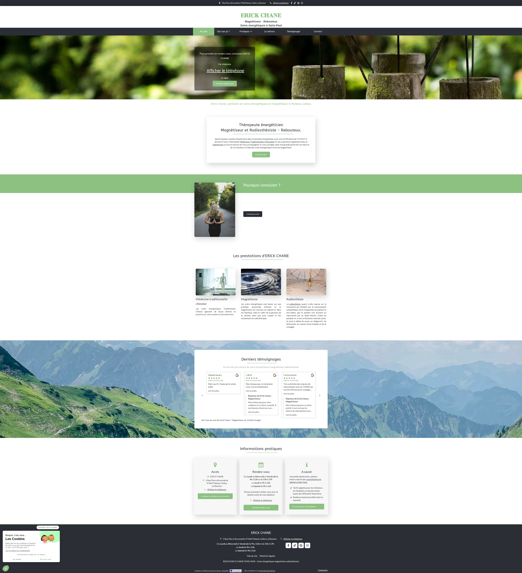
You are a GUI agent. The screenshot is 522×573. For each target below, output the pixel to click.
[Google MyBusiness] (298, 3)
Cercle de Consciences (267, 571)
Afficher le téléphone (281, 3)
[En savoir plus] (261, 282)
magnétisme (218, 144)
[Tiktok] (295, 3)
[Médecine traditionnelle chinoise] (216, 282)
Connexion (323, 570)
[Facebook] (291, 3)
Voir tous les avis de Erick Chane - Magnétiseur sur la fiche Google (231, 420)
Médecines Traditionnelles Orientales (257, 142)
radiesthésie (294, 304)
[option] (223, 393)
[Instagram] (302, 3)
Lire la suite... (214, 391)
